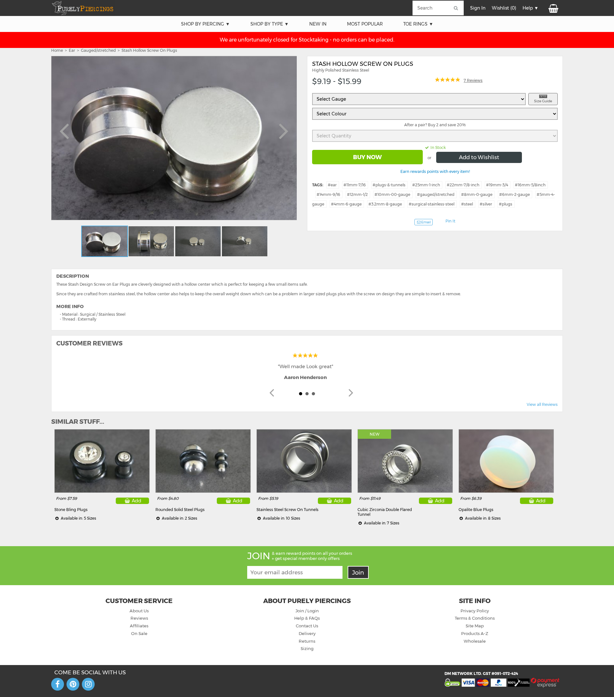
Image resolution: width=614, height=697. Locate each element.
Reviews (139, 618)
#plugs (505, 204)
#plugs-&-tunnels (389, 184)
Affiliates (139, 625)
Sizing (307, 648)
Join (358, 572)
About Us (139, 610)
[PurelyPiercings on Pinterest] (73, 684)
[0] (553, 8)
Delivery (307, 633)
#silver (486, 204)
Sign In (477, 8)
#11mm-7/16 (354, 184)
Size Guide (543, 101)
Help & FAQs (307, 618)
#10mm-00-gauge (392, 194)
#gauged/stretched (435, 194)
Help (528, 8)
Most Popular (365, 24)
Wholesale (475, 641)
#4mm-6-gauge (346, 204)
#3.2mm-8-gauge (385, 204)
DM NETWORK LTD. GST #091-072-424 (481, 673)
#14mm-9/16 (328, 194)
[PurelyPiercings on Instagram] (88, 684)
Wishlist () (504, 8)
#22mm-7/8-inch (463, 184)
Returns (307, 641)
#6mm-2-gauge (514, 194)
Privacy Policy (474, 610)
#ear (332, 184)
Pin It (450, 221)
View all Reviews (542, 404)
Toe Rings (415, 24)
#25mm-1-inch (426, 184)
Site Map (475, 625)
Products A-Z (474, 633)
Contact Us (307, 625)
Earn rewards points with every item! (435, 171)
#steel (467, 204)
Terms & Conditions (475, 618)
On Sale (139, 633)
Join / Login (307, 610)
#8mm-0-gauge (476, 194)
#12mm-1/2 (357, 194)
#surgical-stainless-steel (431, 204)
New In (318, 24)
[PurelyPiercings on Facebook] (57, 684)
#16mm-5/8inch (530, 184)
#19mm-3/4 (497, 184)
